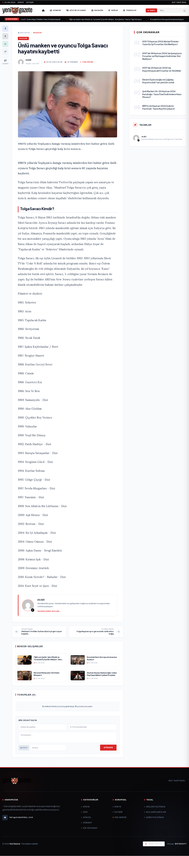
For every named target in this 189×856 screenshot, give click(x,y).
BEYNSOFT (181, 844)
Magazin (37, 33)
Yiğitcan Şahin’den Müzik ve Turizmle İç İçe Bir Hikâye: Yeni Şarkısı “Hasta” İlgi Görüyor (100, 19)
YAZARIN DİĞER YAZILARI (48, 611)
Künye (21, 2)
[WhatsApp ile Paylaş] (5, 44)
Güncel (87, 817)
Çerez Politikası (155, 817)
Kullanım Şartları (156, 812)
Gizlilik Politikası (155, 807)
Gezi (85, 812)
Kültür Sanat (90, 828)
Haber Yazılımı (155, 844)
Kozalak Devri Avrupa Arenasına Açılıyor (162, 19)
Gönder (108, 747)
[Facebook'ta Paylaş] (5, 29)
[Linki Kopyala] (5, 52)
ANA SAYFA (25, 33)
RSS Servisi (120, 817)
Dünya (86, 807)
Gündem (87, 823)
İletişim (30, 2)
